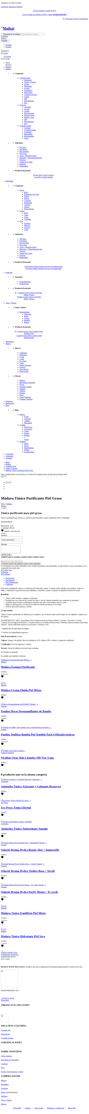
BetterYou (23, 355)
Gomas (26, 318)
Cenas (26, 431)
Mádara (22, 380)
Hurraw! (22, 367)
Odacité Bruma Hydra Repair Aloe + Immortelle (30, 849)
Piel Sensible (24, 152)
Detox (26, 446)
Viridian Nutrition (25, 399)
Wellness (22, 442)
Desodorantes (29, 113)
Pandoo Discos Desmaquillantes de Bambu (26, 711)
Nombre (4, 535)
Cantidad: (5, 528)
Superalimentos (25, 282)
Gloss (26, 215)
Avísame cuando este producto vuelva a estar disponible (21, 564)
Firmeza (22, 160)
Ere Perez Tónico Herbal (16, 807)
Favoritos (7, 57)
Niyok (21, 385)
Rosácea (22, 164)
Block (26, 316)
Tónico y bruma (30, 82)
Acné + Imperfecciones (28, 156)
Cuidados (27, 219)
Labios (26, 97)
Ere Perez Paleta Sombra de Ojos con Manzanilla (43, 269)
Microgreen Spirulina (27, 383)
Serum (26, 84)
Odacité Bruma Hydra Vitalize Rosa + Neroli (28, 870)
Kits (25, 103)
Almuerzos (28, 429)
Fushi (21, 363)
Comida (22, 425)
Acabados (27, 132)
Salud (26, 444)
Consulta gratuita (7, 1038)
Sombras (27, 223)
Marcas (3, 1104)
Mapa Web (72, 1108)
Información (5, 1034)
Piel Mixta (23, 149)
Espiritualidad (29, 452)
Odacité (22, 389)
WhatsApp (5, 1000)
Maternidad (23, 166)
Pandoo (22, 393)
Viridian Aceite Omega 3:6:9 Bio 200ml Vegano (29, 298)
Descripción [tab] (10, 578)
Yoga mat (27, 314)
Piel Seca (22, 147)
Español (8, 45)
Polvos (26, 199)
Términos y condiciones (55, 1108)
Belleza (22, 415)
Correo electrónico (7, 540)
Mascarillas (28, 93)
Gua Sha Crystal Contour (43, 177)
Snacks (26, 433)
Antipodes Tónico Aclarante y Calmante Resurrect (31, 786)
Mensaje (4, 544)
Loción (26, 111)
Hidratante (28, 86)
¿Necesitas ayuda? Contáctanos (76, 19)
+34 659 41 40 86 (7, 998)
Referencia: (5, 526)
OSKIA (22, 391)
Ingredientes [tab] (10, 580)
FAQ (3, 1068)
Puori (21, 395)
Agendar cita (5, 1030)
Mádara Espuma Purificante (18, 666)
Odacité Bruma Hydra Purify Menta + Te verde (29, 891)
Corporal (22, 105)
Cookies (28, 1108)
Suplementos (24, 284)
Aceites (27, 88)
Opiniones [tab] (9, 584)
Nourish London (25, 387)
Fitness (26, 450)
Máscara (27, 226)
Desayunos (28, 427)
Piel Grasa (23, 154)
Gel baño (27, 107)
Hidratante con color (31, 194)
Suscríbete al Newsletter (10, 1060)
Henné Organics (25, 365)
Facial (21, 190)
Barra (26, 213)
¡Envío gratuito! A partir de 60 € (44, 11)
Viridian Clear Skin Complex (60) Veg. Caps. (27, 757)
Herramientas (29, 101)
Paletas (26, 207)
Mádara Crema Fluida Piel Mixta (21, 690)
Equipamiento (24, 312)
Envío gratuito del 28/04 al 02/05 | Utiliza (44, 15)
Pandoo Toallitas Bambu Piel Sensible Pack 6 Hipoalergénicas (38, 734)
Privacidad (17, 1108)
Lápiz (26, 217)
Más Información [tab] (12, 582)
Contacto (4, 1064)
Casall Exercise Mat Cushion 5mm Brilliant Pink (29, 337)
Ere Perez (23, 361)
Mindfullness (29, 448)
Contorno (27, 201)
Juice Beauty (24, 369)
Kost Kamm (23, 371)
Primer (26, 196)
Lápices (27, 228)
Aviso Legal (38, 1108)
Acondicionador (30, 130)
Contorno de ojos (30, 95)
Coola (21, 359)
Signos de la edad (25, 162)
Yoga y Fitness (6, 1100)
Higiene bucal (29, 115)
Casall (21, 357)
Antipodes (23, 353)
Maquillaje (28, 423)
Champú (27, 128)
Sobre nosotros (6, 1056)
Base (26, 192)
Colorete (27, 205)
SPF (25, 99)
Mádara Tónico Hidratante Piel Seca (23, 936)
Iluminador (28, 203)
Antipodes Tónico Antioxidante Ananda (24, 828)
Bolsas (26, 322)
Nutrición (4, 1088)
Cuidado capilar (25, 126)
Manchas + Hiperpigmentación (30, 158)
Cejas (26, 230)
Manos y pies (29, 117)
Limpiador (28, 80)
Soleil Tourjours (25, 397)
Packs (26, 138)
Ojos (21, 221)
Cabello (27, 421)
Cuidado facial (24, 78)
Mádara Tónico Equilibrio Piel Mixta (23, 913)
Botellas (27, 320)
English (8, 47)
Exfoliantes (28, 90)
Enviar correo (6, 555)
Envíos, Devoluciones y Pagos (12, 1072)
